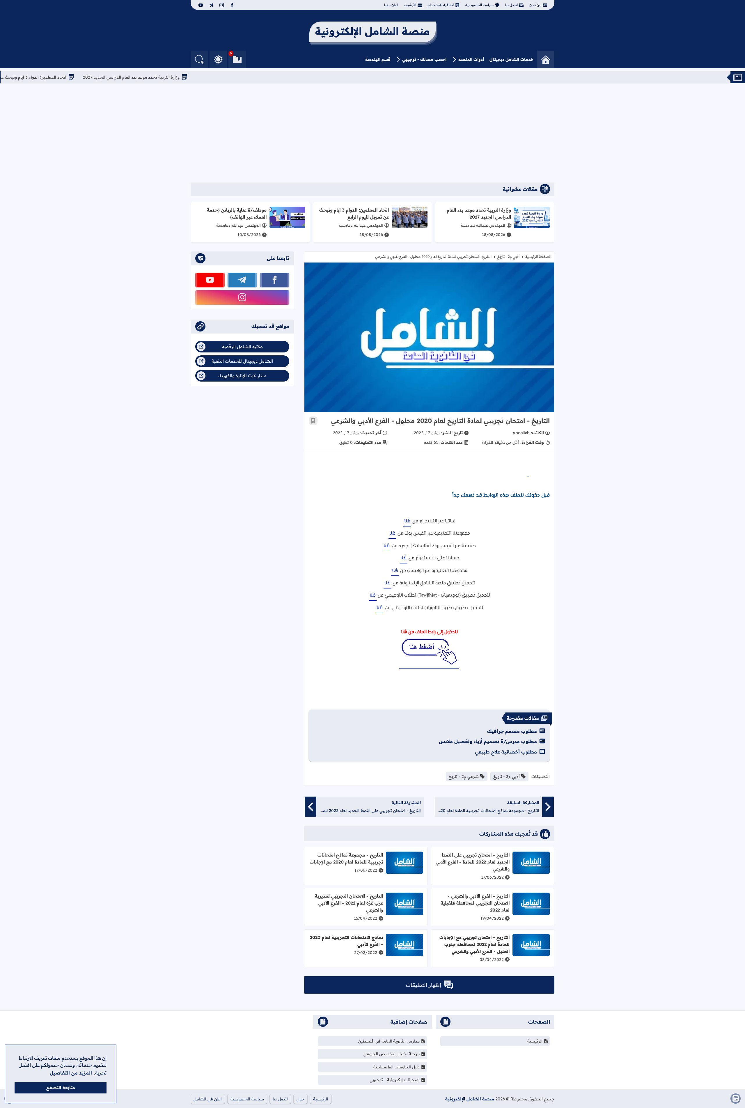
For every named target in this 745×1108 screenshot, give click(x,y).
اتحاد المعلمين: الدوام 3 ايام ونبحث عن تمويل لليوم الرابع (65, 77)
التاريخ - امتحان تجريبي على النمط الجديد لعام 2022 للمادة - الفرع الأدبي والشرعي (473, 862)
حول (300, 1099)
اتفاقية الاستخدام (441, 5)
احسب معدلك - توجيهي (424, 59)
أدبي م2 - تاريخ (508, 256)
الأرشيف (410, 5)
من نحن (535, 5)
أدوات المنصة (471, 59)
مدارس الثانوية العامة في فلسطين (389, 1041)
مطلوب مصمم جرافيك (512, 731)
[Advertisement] (372, 133)
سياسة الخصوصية (479, 5)
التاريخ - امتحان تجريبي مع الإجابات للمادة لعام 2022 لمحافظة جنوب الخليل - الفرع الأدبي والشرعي (474, 944)
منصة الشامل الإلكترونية (469, 1099)
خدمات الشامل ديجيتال (511, 59)
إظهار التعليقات (423, 985)
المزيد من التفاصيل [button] (71, 1073)
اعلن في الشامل (208, 1099)
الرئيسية (534, 1041)
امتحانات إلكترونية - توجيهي (395, 1079)
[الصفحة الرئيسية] (545, 59)
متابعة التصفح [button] (60, 1087)
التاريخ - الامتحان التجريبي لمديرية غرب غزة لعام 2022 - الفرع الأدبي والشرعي (349, 903)
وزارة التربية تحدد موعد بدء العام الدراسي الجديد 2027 (180, 77)
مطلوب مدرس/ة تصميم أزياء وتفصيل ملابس (488, 741)
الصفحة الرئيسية (538, 256)
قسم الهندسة (377, 59)
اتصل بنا (511, 5)
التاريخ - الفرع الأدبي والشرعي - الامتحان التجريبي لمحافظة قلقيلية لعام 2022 (475, 903)
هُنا (407, 521)
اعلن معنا (391, 5)
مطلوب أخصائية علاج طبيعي (506, 752)
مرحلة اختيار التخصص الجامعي (391, 1053)
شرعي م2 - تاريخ (464, 776)
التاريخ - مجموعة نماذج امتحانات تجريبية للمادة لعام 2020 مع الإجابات (346, 858)
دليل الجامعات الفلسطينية (396, 1067)
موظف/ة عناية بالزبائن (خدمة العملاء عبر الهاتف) (237, 213)
